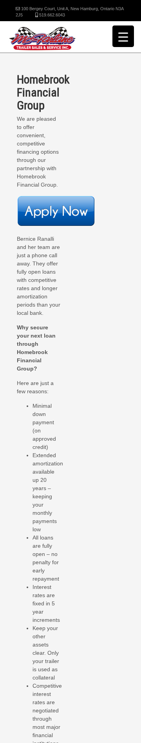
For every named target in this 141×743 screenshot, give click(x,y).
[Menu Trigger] (123, 36)
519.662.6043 (51, 15)
